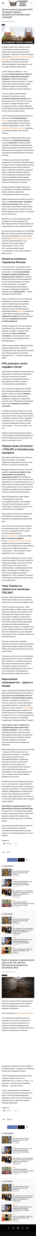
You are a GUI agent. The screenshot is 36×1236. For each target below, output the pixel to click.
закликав (21, 311)
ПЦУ (8, 852)
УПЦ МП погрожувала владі (21, 238)
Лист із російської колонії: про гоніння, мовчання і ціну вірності (23, 950)
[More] (27, 860)
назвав (4, 121)
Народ (14, 899)
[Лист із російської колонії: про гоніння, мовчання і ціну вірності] (7, 950)
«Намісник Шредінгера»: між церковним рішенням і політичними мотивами (22, 882)
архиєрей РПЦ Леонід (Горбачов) (13, 128)
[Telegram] (18, 1228)
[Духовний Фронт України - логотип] (18, 3)
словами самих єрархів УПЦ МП (19, 541)
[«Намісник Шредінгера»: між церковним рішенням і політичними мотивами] (7, 883)
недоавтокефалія (10, 536)
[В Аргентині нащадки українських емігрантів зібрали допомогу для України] (7, 903)
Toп (3, 24)
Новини (15, 879)
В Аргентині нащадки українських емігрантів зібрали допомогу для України (23, 903)
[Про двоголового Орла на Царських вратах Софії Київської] (7, 872)
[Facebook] (8, 1228)
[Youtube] (27, 1228)
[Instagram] (13, 1228)
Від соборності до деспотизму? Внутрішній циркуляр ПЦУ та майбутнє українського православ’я (23, 893)
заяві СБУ (26, 708)
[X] (22, 1228)
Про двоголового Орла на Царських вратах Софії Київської (21, 872)
